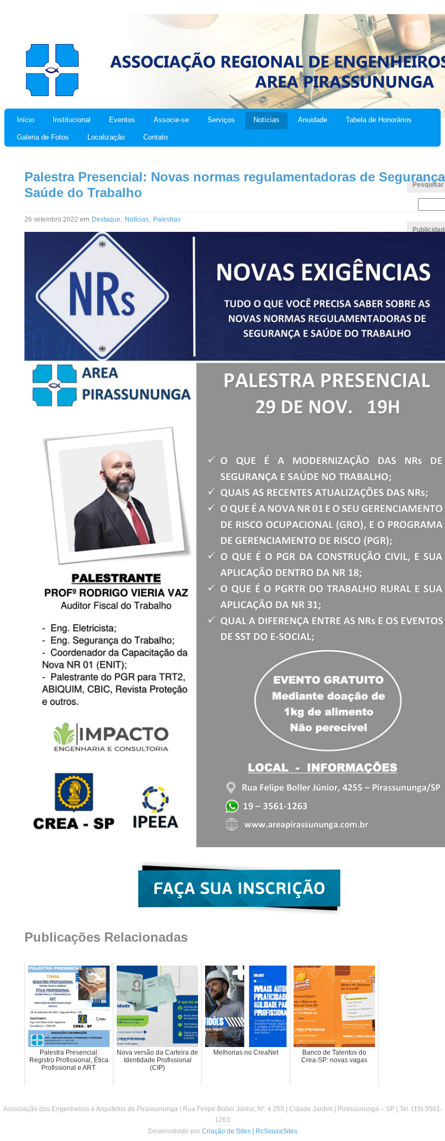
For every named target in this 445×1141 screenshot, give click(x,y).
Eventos (122, 120)
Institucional (72, 120)
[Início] (51, 95)
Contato (155, 137)
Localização (106, 137)
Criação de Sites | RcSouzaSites (249, 1131)
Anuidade (312, 120)
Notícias (266, 120)
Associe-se (171, 120)
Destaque (106, 219)
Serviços (221, 120)
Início (25, 120)
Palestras (167, 219)
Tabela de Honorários (379, 120)
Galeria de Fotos (43, 137)
